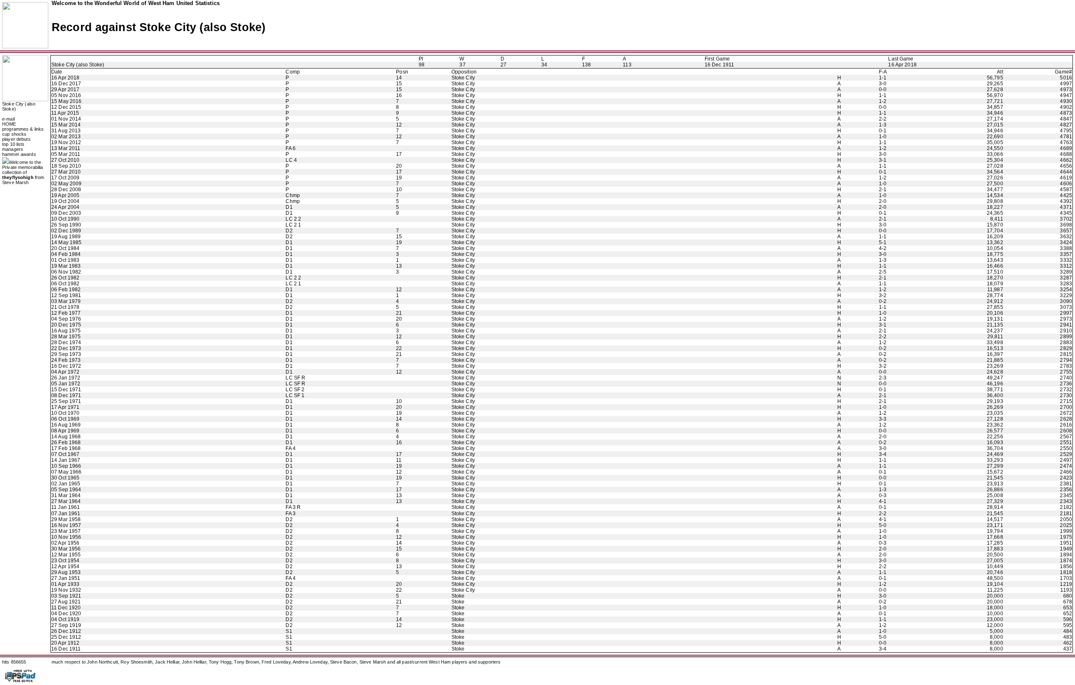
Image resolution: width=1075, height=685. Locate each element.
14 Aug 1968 (66, 437)
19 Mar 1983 (66, 266)
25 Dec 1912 (66, 637)
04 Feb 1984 (66, 254)
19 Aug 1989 (66, 237)
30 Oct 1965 (65, 478)
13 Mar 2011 (65, 148)
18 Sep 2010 (66, 166)
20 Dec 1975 (66, 325)
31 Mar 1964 (66, 495)
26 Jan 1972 (65, 378)
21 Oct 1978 (65, 307)
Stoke (458, 596)
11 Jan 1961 (65, 507)
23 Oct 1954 (65, 561)
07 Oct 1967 (65, 454)
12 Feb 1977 (66, 313)
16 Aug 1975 (66, 331)
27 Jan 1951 (65, 578)
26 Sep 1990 (66, 225)
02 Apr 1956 (65, 543)
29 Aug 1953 (66, 572)
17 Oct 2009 (65, 178)
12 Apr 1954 (65, 566)
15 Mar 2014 (66, 125)
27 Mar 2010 (66, 172)
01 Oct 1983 (65, 260)
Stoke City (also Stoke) (77, 65)
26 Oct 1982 (65, 278)
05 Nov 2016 (66, 95)
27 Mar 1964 (66, 501)
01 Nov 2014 (66, 119)
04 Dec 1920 (66, 613)
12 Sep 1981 (66, 295)
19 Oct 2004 (65, 201)
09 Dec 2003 (66, 213)
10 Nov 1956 (66, 537)
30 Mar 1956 (66, 549)
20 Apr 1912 (65, 643)
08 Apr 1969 (65, 431)
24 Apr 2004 (65, 207)
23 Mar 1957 (66, 531)
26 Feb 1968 (66, 442)
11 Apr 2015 (65, 113)
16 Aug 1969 (66, 425)
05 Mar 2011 (65, 154)
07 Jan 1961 (65, 513)
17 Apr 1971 (65, 407)
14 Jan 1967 (65, 460)
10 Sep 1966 (66, 466)
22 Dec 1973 (66, 348)
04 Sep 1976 (66, 319)
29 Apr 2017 (65, 89)
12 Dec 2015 (66, 107)
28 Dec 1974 (66, 342)
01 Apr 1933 (65, 584)
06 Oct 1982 (65, 284)
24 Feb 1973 (66, 360)
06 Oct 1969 (65, 419)
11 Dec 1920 (66, 608)
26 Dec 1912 (66, 631)
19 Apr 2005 (65, 195)
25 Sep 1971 (66, 401)
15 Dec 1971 (66, 390)
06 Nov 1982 (66, 272)
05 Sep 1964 (66, 490)
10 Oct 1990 (65, 219)
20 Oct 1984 (65, 248)
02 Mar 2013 (66, 137)
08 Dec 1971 (66, 395)
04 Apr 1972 (65, 372)
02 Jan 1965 (65, 484)
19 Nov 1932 (66, 590)
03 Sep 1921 (66, 596)
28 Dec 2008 (66, 189)
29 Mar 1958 (66, 519)
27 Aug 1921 (66, 602)
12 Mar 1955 (66, 555)
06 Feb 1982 (66, 289)
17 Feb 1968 (66, 448)
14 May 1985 (66, 242)
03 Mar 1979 (66, 301)
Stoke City (463, 78)
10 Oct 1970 (65, 413)
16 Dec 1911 (719, 65)
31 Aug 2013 (66, 131)
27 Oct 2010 (65, 160)
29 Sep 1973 (66, 354)
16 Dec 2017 (66, 84)
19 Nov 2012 (66, 142)
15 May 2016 (66, 101)
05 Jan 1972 (65, 384)
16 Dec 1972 (66, 366)
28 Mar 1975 (66, 337)
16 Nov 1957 (66, 525)
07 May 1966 (66, 472)
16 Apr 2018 (902, 65)
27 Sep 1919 (66, 625)
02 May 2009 (66, 184)
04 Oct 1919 (65, 619)
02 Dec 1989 (66, 231)
